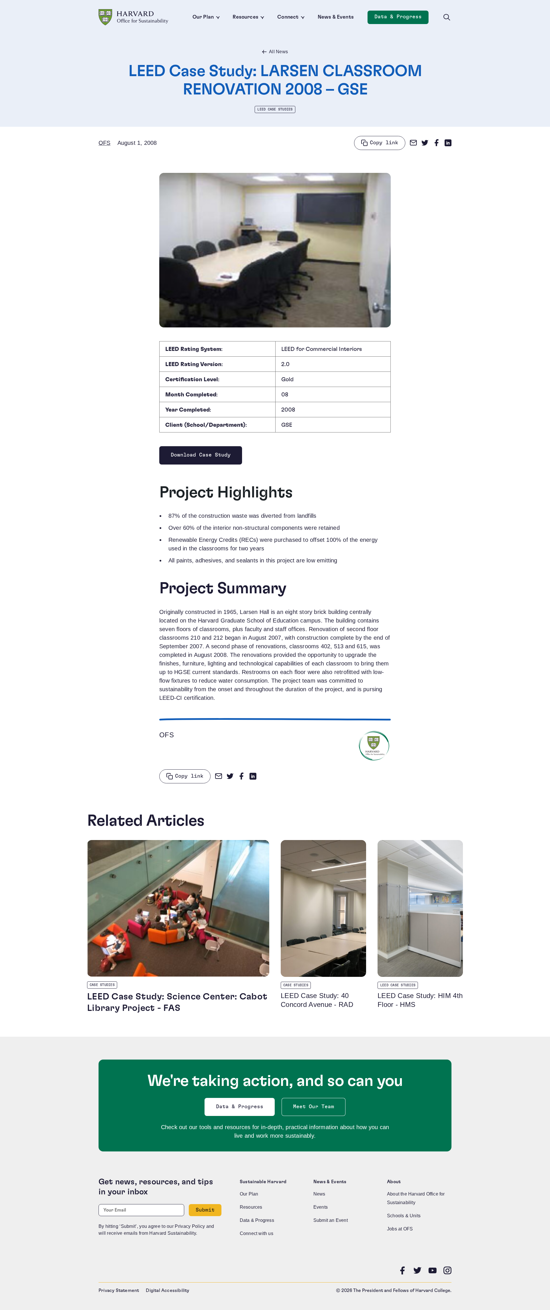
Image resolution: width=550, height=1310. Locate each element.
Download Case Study (200, 457)
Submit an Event (330, 1220)
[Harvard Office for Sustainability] (133, 17)
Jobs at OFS (400, 1228)
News (319, 1194)
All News (278, 51)
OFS (105, 143)
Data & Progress (401, 18)
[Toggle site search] (446, 17)
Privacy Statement (119, 1290)
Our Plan (203, 17)
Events (320, 1207)
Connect (287, 17)
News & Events (336, 17)
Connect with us (256, 1233)
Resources (245, 17)
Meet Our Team (313, 1106)
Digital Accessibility (167, 1290)
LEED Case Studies (274, 109)
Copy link (384, 142)
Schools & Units (404, 1215)
